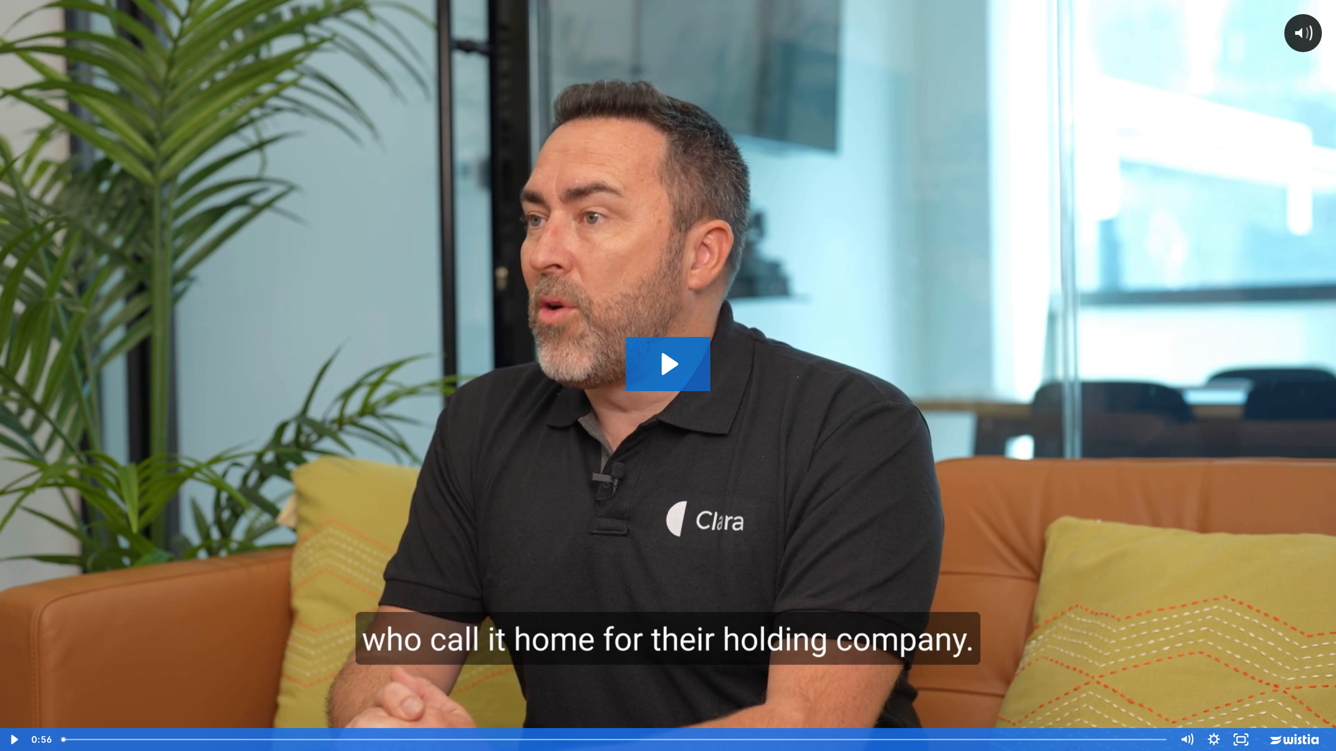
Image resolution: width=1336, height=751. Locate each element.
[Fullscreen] (1241, 739)
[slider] (614, 739)
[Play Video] (13, 739)
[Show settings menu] (1213, 739)
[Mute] (1186, 739)
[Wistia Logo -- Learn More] (1295, 739)
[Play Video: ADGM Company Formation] (668, 364)
